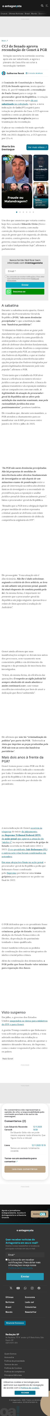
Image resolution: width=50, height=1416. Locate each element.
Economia (43, 14)
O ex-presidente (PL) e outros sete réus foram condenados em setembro (24, 853)
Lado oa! (29, 1302)
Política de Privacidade (20, 1268)
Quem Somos (10, 1354)
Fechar (25, 1392)
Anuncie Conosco (15, 1323)
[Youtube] (18, 1288)
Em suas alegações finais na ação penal (22, 862)
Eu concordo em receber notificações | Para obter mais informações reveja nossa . (25, 279)
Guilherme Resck (15, 73)
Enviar (25, 285)
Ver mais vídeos (36, 147)
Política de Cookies (13, 1368)
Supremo (12, 873)
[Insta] (32, 1288)
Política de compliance (14, 1372)
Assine (36, 1214)
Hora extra (9, 1357)
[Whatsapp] (25, 1288)
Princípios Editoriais (13, 1375)
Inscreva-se (19, 291)
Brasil (27, 14)
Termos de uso (11, 1365)
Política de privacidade (14, 1361)
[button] (16, 212)
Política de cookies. (30, 1388)
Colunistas (30, 1307)
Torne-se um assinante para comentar (20, 1160)
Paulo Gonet (7, 1059)
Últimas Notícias (16, 14)
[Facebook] (39, 1288)
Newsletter (30, 1312)
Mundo (34, 14)
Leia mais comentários (24, 1169)
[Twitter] (11, 1288)
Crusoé (4, 14)
